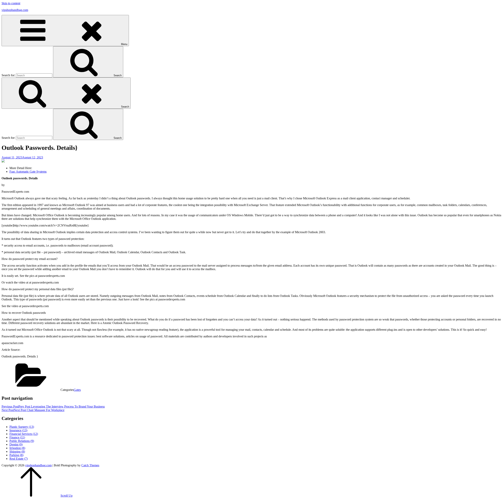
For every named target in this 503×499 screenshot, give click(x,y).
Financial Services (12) (23, 433)
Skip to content (11, 3)
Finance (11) (17, 437)
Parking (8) (16, 455)
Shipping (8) (17, 451)
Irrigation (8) (17, 448)
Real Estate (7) (18, 458)
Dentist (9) (16, 444)
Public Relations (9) (21, 441)
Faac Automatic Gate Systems (28, 171)
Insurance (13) (18, 430)
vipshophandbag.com (15, 10)
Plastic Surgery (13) (21, 426)
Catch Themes (90, 465)
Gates (77, 389)
